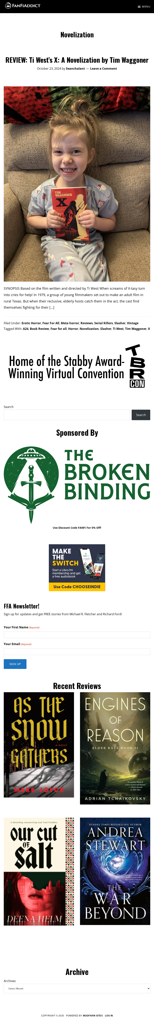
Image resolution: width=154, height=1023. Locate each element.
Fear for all (59, 329)
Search (9, 407)
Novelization (89, 329)
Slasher (119, 323)
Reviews (87, 323)
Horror (73, 329)
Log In (109, 1015)
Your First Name (22, 627)
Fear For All (50, 323)
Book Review (39, 329)
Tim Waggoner (135, 329)
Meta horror (70, 323)
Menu (146, 6)
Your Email (18, 644)
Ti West (118, 329)
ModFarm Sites (93, 1015)
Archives (10, 981)
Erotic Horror (31, 323)
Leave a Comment (103, 68)
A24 (25, 329)
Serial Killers (103, 323)
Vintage (132, 323)
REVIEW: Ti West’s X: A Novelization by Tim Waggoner (77, 60)
